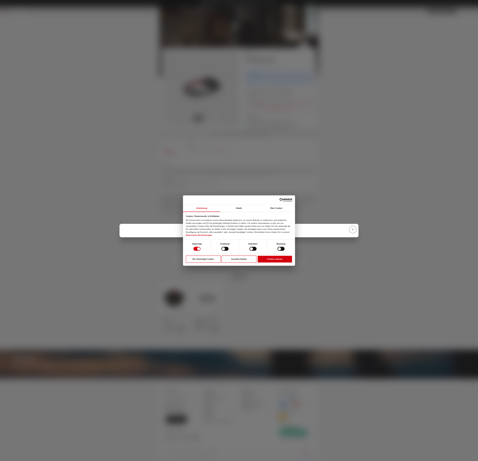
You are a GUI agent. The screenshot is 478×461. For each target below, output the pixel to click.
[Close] (353, 229)
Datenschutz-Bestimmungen (199, 235)
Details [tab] (239, 208)
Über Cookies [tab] (276, 208)
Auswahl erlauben (239, 259)
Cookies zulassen (274, 259)
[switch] (225, 249)
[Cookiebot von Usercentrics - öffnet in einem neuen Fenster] (281, 200)
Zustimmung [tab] (201, 208)
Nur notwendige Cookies (203, 259)
